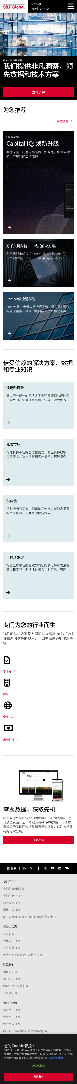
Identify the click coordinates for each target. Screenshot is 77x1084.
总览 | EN (8, 934)
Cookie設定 (38, 1065)
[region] (38, 1059)
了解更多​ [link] (38, 840)
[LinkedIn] (60, 868)
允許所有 (38, 1076)
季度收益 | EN (11, 948)
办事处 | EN (10, 993)
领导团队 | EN (11, 1024)
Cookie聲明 (56, 1057)
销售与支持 (10, 972)
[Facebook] (38, 868)
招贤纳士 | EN (11, 1010)
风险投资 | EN (11, 903)
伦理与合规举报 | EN (15, 986)
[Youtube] (53, 868)
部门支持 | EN (11, 979)
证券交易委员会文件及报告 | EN (22, 955)
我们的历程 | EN (13, 896)
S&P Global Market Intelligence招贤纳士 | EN (30, 917)
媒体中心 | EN (11, 909)
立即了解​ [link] (38, 92)
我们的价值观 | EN (14, 888)
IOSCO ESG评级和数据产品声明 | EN (25, 1031)
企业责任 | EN (11, 1017)
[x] (31, 868)
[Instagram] (45, 868)
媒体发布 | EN (11, 941)
